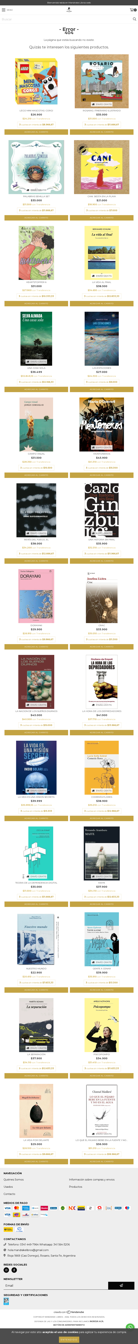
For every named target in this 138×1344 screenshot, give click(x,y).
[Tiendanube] (69, 1313)
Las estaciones (101, 368)
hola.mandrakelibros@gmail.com (28, 1250)
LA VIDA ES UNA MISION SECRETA (36, 797)
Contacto (9, 1194)
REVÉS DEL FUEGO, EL (36, 539)
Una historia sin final (101, 539)
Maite (101, 882)
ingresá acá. (97, 1321)
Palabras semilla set (36, 196)
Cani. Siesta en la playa (102, 196)
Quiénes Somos (14, 1179)
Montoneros (101, 453)
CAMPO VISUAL (36, 453)
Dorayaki (36, 625)
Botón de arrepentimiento (69, 1325)
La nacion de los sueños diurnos (36, 711)
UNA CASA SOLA (36, 368)
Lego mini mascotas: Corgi (36, 110)
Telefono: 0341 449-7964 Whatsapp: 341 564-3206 (39, 1244)
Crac (101, 625)
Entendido (69, 1339)
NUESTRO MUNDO (36, 968)
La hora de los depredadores (101, 711)
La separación (36, 1054)
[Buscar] (134, 19)
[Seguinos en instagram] (6, 1270)
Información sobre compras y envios (91, 1179)
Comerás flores (101, 797)
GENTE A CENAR (102, 968)
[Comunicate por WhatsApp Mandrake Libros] (130, 1327)
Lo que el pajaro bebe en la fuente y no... (102, 1140)
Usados (8, 1186)
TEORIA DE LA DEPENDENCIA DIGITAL (36, 882)
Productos (75, 1186)
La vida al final (101, 282)
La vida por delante (36, 1140)
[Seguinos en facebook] (14, 1270)
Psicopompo (102, 1054)
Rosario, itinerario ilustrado (102, 110)
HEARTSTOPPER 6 (36, 282)
